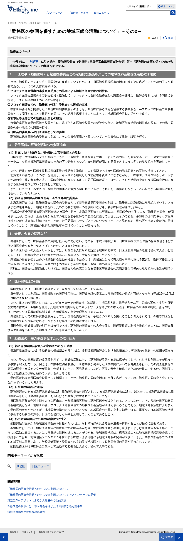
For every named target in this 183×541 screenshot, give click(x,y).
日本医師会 (13, 532)
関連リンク (27, 532)
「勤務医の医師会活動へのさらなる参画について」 (38, 488)
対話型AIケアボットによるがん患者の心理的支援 (37, 500)
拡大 (149, 6)
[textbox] (148, 12)
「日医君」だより (78, 12)
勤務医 (20, 466)
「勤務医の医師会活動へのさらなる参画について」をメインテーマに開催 (52, 494)
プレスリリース (54, 12)
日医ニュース (101, 12)
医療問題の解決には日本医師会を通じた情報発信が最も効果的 (45, 506)
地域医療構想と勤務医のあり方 (26, 511)
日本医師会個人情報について (50, 532)
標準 (142, 6)
